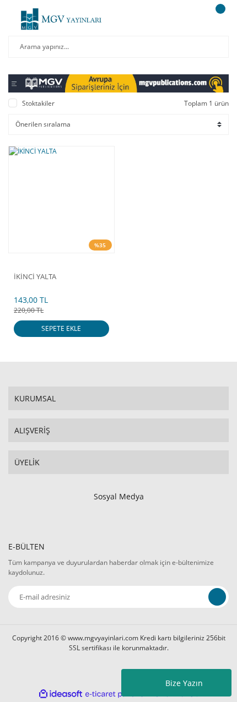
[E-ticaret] (117, 694)
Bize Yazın (184, 683)
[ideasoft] (61, 694)
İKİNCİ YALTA (35, 276)
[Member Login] (191, 19)
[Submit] (217, 597)
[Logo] (61, 19)
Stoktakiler (38, 103)
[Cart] (219, 19)
